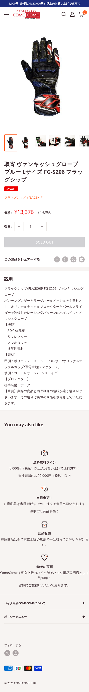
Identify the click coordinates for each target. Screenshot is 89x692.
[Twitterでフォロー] (7, 653)
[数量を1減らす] (19, 226)
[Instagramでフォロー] (16, 653)
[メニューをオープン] (6, 14)
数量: (8, 226)
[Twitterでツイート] (73, 259)
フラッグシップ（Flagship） (24, 197)
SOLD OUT (44, 242)
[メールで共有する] (82, 259)
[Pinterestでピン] (65, 259)
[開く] (64, 14)
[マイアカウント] (72, 14)
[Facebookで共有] (57, 259)
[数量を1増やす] (41, 226)
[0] (81, 14)
